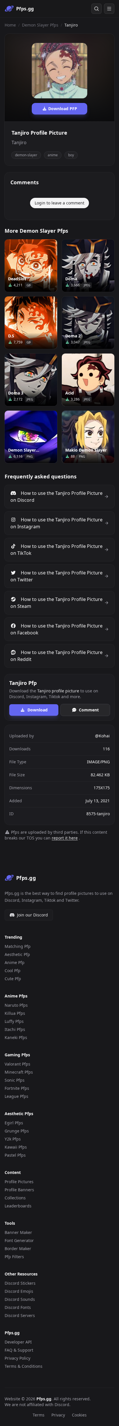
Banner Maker (18, 1232)
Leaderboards (18, 1206)
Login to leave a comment (59, 203)
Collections (15, 1197)
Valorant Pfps (17, 1064)
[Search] (96, 8)
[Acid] (88, 380)
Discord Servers (20, 1315)
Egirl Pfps (14, 1123)
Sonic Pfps (15, 1080)
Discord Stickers (20, 1283)
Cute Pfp (13, 978)
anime (53, 155)
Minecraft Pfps (19, 1072)
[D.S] (31, 322)
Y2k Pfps (13, 1139)
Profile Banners (19, 1189)
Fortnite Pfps (17, 1088)
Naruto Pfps (16, 1005)
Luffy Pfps (14, 1021)
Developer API (18, 1342)
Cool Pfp (13, 970)
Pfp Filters (14, 1256)
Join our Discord (32, 915)
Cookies (79, 1415)
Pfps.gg (43, 1398)
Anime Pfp (15, 962)
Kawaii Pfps (16, 1147)
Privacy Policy (17, 1358)
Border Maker (18, 1248)
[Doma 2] (88, 322)
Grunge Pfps (17, 1131)
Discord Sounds (20, 1299)
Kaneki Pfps (16, 1037)
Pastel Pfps (15, 1155)
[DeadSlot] (31, 265)
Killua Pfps (15, 1013)
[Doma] (88, 265)
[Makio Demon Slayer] (88, 437)
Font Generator (19, 1240)
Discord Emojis (19, 1291)
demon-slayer (26, 155)
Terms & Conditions (23, 1366)
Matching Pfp (18, 946)
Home (10, 25)
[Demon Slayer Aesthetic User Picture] (31, 437)
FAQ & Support (19, 1350)
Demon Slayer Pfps (40, 25)
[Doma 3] (31, 380)
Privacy (58, 1415)
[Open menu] (109, 8)
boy (71, 155)
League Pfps (16, 1096)
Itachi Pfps (15, 1029)
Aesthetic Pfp (17, 954)
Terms (38, 1415)
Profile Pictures (19, 1181)
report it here (65, 838)
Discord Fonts (18, 1307)
